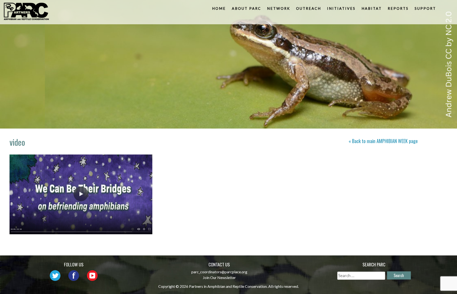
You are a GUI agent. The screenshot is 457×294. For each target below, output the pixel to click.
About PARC (246, 8)
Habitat (372, 8)
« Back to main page (383, 141)
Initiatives (341, 8)
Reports (398, 8)
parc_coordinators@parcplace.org (219, 271)
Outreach (308, 8)
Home (219, 8)
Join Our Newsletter (219, 277)
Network (278, 8)
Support (425, 8)
